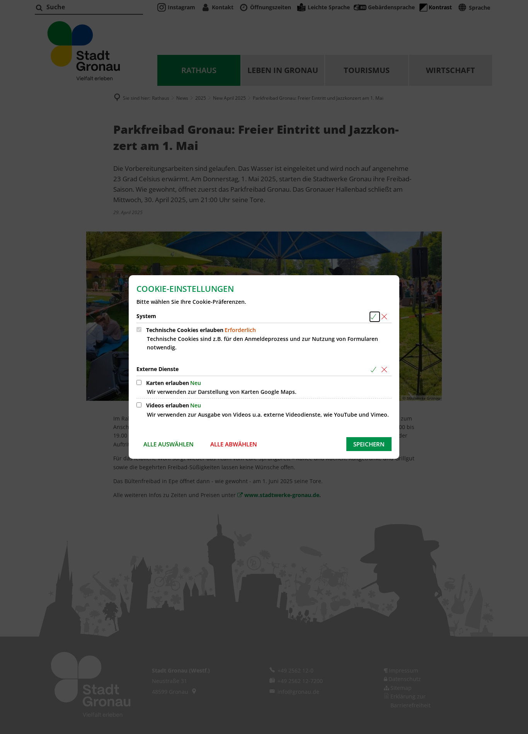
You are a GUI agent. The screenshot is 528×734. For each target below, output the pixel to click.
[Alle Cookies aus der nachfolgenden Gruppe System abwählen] (385, 317)
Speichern (369, 444)
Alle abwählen (233, 444)
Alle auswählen (168, 444)
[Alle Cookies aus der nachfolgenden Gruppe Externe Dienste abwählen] (385, 370)
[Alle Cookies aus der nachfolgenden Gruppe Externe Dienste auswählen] (375, 370)
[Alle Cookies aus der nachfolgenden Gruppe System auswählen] (375, 317)
